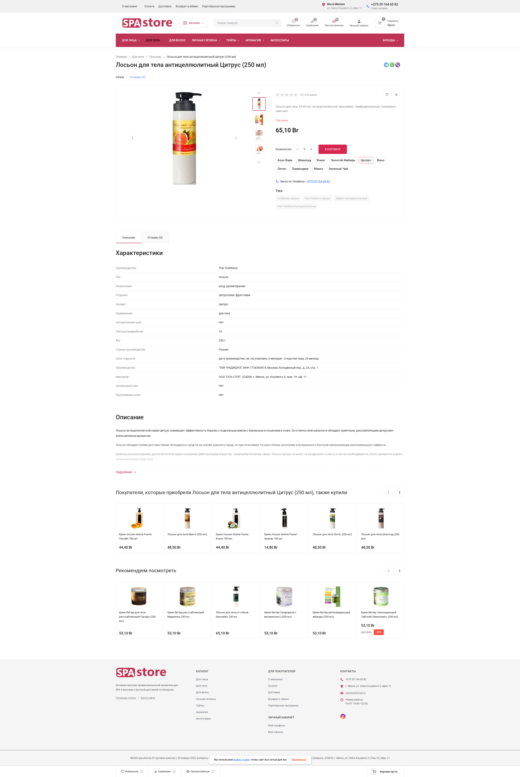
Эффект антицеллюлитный (351, 198)
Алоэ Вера (284, 160)
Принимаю (298, 759)
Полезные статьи (126, 697)
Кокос (321, 160)
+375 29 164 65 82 (384, 4)
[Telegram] (386, 64)
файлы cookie (241, 759)
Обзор (120, 77)
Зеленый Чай (338, 169)
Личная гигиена (206, 699)
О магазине (275, 679)
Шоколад (304, 160)
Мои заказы (275, 731)
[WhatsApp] (392, 64)
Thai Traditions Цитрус (317, 198)
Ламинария (300, 169)
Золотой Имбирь (343, 160)
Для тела (201, 685)
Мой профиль (276, 725)
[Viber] (397, 64)
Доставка (274, 692)
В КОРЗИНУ (332, 149)
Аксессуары (203, 718)
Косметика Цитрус (288, 198)
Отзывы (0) (137, 77)
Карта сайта (148, 697)
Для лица (202, 679)
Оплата (272, 685)
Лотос (281, 169)
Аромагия (202, 712)
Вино (380, 160)
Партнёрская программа (283, 705)
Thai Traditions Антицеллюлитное (296, 206)
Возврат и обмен (278, 699)
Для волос (202, 692)
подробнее (124, 472)
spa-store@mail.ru (356, 692)
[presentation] (132, 138)
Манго (318, 169)
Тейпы (200, 705)
